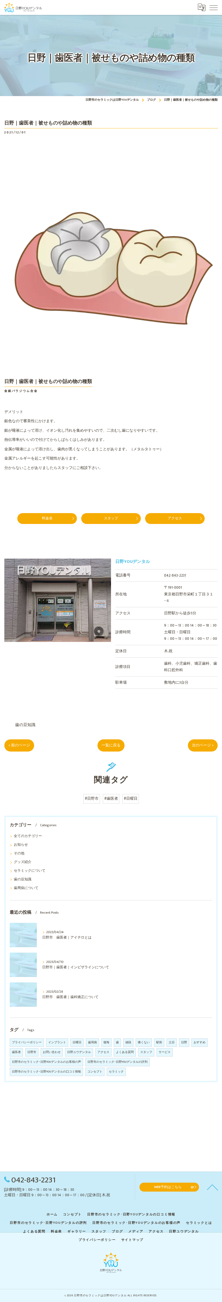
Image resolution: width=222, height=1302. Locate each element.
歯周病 (92, 1042)
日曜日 (77, 1042)
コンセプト (94, 1071)
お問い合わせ (52, 1052)
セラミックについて (29, 871)
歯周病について (26, 888)
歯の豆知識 (25, 724)
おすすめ (199, 1042)
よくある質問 (125, 1052)
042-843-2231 (175, 575)
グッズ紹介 (22, 862)
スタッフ (146, 1052)
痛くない (144, 1042)
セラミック (116, 1071)
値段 (128, 1042)
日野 (184, 1042)
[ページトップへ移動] (212, 1187)
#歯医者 (111, 799)
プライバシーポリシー (27, 1042)
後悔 (106, 1042)
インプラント (57, 1042)
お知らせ (21, 845)
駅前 (159, 1042)
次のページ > (203, 745)
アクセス (103, 1052)
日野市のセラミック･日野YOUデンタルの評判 (117, 1062)
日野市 (31, 1052)
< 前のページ (19, 745)
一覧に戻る (111, 745)
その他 (19, 853)
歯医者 (16, 1052)
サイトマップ (132, 1239)
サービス (165, 1052)
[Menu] (214, 7)
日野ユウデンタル (79, 1052)
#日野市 (92, 799)
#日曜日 (131, 799)
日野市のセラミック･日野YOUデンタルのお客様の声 (46, 1062)
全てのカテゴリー (28, 836)
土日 (172, 1042)
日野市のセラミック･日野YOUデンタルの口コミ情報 (46, 1071)
